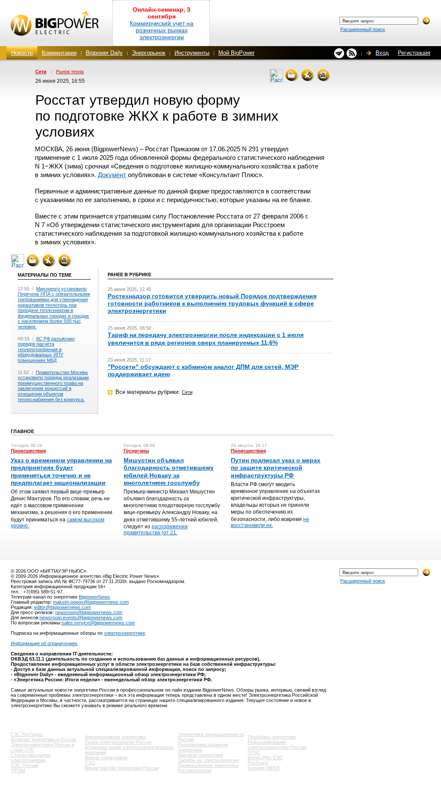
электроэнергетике (124, 633)
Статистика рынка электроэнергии (30, 757)
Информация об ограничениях (44, 643)
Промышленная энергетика (208, 765)
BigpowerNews (94, 596)
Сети (41, 71)
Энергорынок (148, 53)
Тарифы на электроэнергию (208, 760)
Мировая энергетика (200, 755)
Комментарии (59, 53)
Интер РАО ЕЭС (265, 757)
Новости (22, 53)
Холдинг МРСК (264, 767)
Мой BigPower (236, 53)
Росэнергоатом (194, 770)
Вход (382, 53)
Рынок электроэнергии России (118, 742)
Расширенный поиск (362, 29)
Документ (112, 174)
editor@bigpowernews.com (62, 607)
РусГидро (258, 762)
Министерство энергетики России (122, 767)
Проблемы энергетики (272, 736)
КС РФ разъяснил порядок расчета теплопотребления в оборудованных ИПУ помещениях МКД (46, 349)
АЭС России (24, 765)
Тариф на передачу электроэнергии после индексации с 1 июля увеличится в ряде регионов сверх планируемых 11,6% (206, 338)
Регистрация (414, 53)
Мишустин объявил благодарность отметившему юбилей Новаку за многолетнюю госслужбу (169, 471)
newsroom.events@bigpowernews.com (81, 617)
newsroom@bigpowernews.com (88, 612)
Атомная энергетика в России (43, 739)
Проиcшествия (28, 450)
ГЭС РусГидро (26, 734)
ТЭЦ (90, 762)
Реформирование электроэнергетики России (277, 744)
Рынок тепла (70, 71)
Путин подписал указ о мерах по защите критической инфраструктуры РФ (275, 467)
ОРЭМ (18, 770)
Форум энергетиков (106, 757)
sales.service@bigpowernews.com (98, 622)
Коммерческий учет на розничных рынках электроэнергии (161, 30)
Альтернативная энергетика (115, 736)
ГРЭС (254, 752)
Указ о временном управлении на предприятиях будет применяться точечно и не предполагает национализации (61, 471)
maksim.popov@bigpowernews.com (91, 602)
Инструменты (191, 53)
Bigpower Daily (104, 53)
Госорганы (136, 450)
